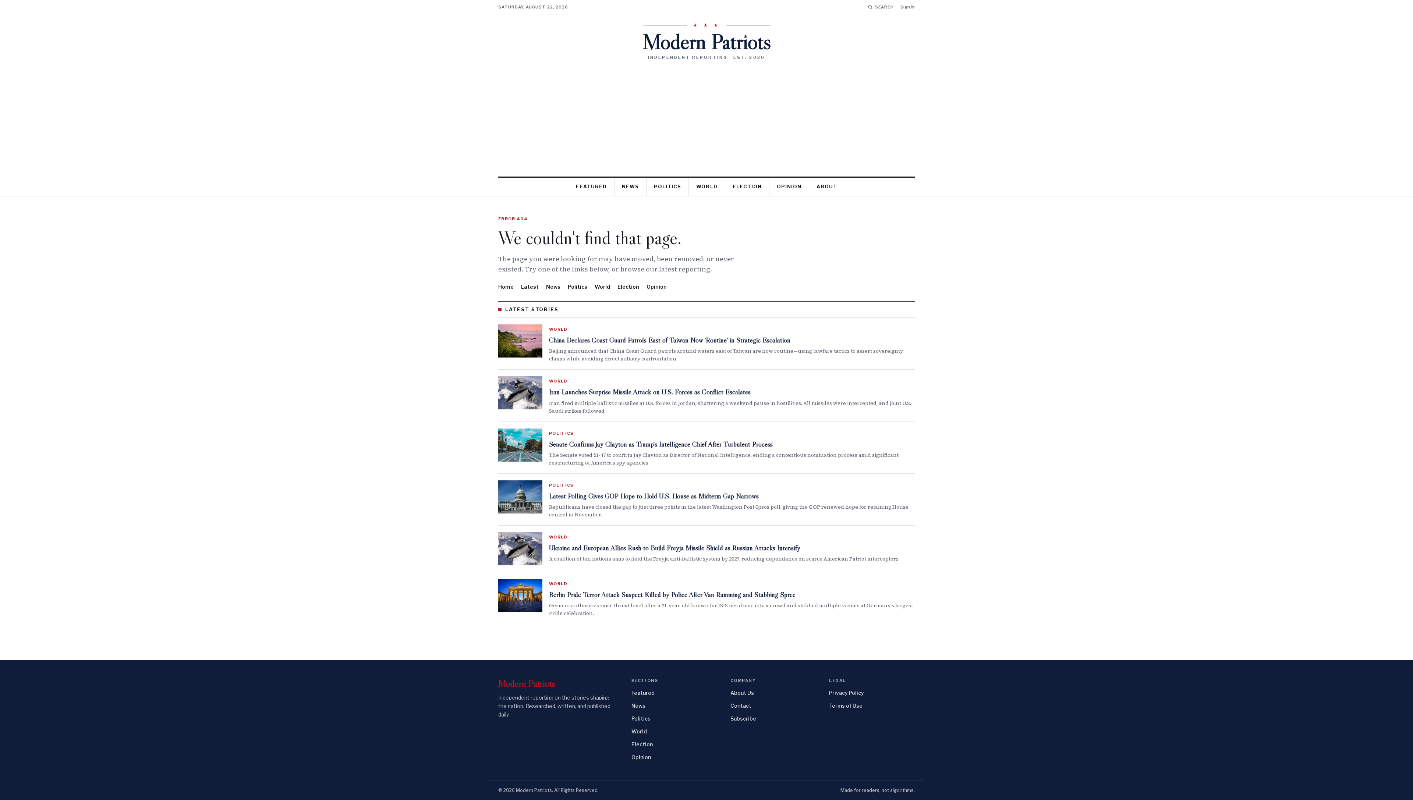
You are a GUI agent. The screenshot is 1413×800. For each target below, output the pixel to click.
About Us (742, 693)
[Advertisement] (706, 115)
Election (747, 186)
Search (884, 7)
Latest (530, 287)
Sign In (907, 7)
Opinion (789, 186)
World (706, 186)
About (827, 186)
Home (506, 287)
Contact (740, 706)
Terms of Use (846, 706)
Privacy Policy (846, 693)
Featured (591, 186)
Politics (667, 186)
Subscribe (743, 718)
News (630, 186)
